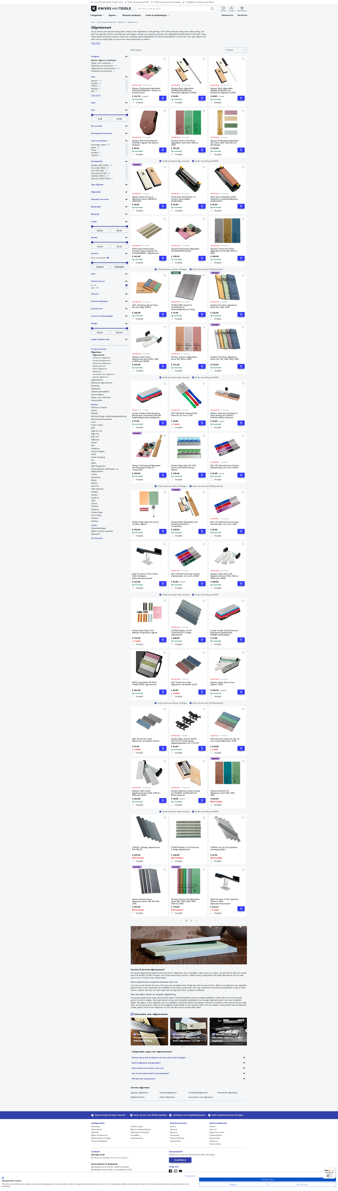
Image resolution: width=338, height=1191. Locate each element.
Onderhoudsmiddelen (100, 391)
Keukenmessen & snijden (101, 1138)
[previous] (135, 1030)
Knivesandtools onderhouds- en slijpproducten (104, 470)
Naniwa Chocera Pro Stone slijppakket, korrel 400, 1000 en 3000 (184, 143)
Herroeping (174, 1135)
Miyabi (94, 480)
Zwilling (94, 521)
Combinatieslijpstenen (102, 360)
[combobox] (236, 50)
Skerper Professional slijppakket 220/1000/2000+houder (185, 250)
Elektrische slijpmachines (101, 383)
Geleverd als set (98, 281)
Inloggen (231, 11)
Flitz (93, 445)
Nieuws (213, 1126)
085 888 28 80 (98, 1155)
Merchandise (215, 1138)
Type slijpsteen (97, 184)
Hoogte (94, 323)
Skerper (94, 495)
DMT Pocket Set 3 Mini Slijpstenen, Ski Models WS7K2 (145, 740)
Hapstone (95, 448)
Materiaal (95, 214)
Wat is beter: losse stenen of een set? (147, 1068)
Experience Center (217, 1132)
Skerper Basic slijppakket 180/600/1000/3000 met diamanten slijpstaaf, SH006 (183, 90)
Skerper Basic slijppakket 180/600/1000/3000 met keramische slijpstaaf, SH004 (223, 90)
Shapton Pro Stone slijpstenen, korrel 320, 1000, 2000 (223, 306)
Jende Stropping (98, 457)
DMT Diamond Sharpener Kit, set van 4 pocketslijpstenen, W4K (224, 740)
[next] (242, 1030)
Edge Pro (95, 434)
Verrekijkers (135, 1135)
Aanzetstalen (96, 400)
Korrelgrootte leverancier (101, 133)
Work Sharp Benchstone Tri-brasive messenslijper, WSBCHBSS (183, 199)
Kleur (93, 274)
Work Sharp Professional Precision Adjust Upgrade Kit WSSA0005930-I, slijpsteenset (145, 251)
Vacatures (214, 1141)
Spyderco (95, 498)
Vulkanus (95, 509)
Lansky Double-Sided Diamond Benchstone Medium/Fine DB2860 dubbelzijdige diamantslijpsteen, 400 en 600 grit (224, 632)
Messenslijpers (97, 394)
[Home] (111, 8)
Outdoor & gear (136, 1126)
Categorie (95, 56)
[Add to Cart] (162, 98)
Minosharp (95, 477)
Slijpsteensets (98, 355)
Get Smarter (97, 538)
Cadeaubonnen (216, 1135)
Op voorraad (96, 126)
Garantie (173, 1129)
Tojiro (93, 500)
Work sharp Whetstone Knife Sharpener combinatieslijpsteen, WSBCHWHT (224, 199)
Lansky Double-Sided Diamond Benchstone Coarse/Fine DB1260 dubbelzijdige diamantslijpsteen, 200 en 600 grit (146, 415)
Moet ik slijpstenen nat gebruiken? (146, 1063)
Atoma (94, 410)
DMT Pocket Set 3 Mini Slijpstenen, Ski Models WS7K (184, 683)
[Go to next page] (196, 921)
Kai (92, 460)
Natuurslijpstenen (100, 369)
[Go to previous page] (181, 921)
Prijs (93, 110)
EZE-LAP (95, 437)
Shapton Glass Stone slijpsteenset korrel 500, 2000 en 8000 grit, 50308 (146, 793)
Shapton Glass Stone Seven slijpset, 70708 (222, 683)
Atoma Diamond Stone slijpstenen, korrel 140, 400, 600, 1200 (146, 901)
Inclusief (94, 294)
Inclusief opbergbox (99, 301)
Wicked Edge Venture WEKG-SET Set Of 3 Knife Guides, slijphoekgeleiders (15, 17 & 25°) (185, 741)
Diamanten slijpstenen (102, 358)
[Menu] (333, 1168)
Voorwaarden (175, 1141)
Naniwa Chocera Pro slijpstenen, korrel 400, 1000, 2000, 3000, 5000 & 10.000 (185, 901)
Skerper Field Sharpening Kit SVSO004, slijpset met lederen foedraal (145, 143)
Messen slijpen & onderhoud (106, 22)
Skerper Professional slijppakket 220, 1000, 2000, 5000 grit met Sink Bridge (224, 143)
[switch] (329, 1175)
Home (93, 22)
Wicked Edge (96, 512)
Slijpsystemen (97, 380)
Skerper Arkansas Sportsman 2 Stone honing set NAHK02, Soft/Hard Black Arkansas (224, 415)
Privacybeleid (190, 1176)
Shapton (94, 492)
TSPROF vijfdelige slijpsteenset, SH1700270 (146, 848)
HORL (93, 454)
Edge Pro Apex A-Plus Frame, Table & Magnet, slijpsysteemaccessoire (145, 576)
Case (93, 422)
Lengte (94, 221)
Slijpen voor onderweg (100, 397)
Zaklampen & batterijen (139, 1132)
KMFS (93, 463)
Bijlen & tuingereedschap (140, 1129)
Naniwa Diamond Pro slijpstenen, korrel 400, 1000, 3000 (222, 793)
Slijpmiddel (96, 192)
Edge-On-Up (96, 431)
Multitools (95, 1132)
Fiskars (94, 442)
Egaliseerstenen (99, 366)
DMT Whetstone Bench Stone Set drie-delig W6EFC (145, 306)
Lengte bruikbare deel (100, 339)
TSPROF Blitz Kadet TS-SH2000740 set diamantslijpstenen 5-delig (183, 307)
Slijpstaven (95, 389)
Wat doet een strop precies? (144, 1079)
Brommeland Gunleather (101, 419)
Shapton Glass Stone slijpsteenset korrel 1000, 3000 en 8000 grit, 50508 (145, 359)
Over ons (213, 1129)
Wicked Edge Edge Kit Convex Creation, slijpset (145, 523)
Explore (112, 15)
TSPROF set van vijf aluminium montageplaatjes (224, 848)
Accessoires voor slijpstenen (104, 374)
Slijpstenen (122, 22)
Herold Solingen (98, 451)
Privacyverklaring (177, 1138)
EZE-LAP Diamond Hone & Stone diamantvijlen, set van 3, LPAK (224, 523)
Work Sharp (96, 515)
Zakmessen (95, 1126)
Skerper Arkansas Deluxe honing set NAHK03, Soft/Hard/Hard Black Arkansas (185, 793)
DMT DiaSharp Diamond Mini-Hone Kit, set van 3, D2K (184, 414)
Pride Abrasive (97, 489)
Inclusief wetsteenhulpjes (102, 316)
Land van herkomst (99, 141)
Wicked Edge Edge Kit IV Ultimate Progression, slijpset (144, 631)
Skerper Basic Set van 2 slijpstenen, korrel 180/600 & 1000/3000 (144, 199)
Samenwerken (215, 1144)
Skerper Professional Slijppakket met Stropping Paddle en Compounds (146, 467)
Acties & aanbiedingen (156, 15)
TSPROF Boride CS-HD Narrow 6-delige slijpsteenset (185, 848)
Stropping (95, 386)
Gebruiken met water (100, 199)
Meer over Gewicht (98, 258)
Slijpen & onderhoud (99, 1135)
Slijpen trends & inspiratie (102, 531)
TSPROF (94, 506)
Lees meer (95, 43)
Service (173, 1126)
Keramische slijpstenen (102, 363)
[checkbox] (126, 81)
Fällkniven (95, 439)
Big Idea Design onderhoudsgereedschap (108, 416)
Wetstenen (97, 371)
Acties (94, 525)
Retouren (174, 1132)
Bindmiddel (96, 207)
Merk (93, 77)
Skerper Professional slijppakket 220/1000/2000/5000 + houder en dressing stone (146, 90)
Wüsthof (95, 518)
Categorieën (96, 15)
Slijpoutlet (95, 534)
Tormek (94, 503)
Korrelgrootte (96, 161)
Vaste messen (96, 1129)
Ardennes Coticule (99, 407)
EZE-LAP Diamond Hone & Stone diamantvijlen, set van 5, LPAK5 (185, 575)
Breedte (94, 237)
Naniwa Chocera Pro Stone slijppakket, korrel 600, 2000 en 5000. (223, 251)
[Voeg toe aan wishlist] (165, 59)
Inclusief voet (96, 309)
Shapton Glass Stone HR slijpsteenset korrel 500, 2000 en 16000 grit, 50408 (224, 576)
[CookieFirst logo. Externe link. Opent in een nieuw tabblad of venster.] (3, 1178)
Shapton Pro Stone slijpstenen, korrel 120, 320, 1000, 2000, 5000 (224, 358)
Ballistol (94, 413)
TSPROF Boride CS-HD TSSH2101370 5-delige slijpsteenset (181, 632)
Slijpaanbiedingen (98, 528)
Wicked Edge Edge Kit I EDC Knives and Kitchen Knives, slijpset (183, 467)
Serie (93, 103)
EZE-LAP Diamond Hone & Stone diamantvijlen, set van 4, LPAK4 (224, 466)
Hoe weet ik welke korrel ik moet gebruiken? (150, 1073)
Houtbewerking (136, 1138)
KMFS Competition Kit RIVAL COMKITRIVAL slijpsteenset (144, 683)
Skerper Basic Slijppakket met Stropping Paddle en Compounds (184, 524)
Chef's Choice (97, 425)
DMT (93, 428)
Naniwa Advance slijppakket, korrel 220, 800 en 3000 (184, 358)
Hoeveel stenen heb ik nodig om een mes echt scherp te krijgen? (159, 1057)
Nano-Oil (95, 486)
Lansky (94, 474)
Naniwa (94, 483)
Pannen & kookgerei (99, 1141)
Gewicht (94, 253)
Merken (94, 404)
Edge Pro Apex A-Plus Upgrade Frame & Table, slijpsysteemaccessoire (224, 901)
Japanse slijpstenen (100, 377)
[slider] (92, 115)
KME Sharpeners (98, 466)
